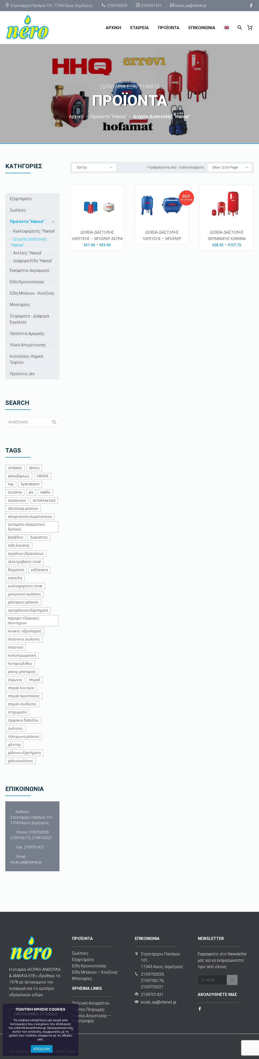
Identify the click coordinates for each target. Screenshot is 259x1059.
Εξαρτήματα (20, 198)
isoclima (15, 492)
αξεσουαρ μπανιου (23, 508)
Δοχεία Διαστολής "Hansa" (28, 242)
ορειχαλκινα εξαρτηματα (28, 610)
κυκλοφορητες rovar (25, 586)
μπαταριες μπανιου (23, 602)
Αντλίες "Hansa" (27, 253)
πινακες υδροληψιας (25, 631)
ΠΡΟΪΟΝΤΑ (168, 27)
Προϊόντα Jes (22, 373)
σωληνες (15, 728)
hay (11, 484)
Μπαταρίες (20, 304)
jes (31, 492)
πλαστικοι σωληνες (24, 639)
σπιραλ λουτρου (21, 688)
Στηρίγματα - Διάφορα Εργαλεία (29, 319)
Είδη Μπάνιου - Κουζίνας (32, 293)
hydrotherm (30, 484)
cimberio (15, 468)
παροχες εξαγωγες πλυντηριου (23, 620)
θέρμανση (16, 570)
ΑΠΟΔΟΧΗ (41, 1049)
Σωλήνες (18, 210)
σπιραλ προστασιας (24, 696)
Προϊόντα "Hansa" (27, 221)
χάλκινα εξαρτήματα (24, 753)
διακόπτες (39, 537)
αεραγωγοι (17, 500)
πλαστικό (15, 647)
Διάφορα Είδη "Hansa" (32, 260)
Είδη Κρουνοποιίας (27, 281)
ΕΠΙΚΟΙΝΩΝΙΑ (201, 27)
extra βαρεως (19, 476)
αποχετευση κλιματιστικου (30, 517)
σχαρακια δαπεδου (23, 720)
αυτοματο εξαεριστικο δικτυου (26, 526)
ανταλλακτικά (44, 500)
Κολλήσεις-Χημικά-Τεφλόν (27, 359)
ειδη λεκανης (19, 545)
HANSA (43, 476)
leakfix (45, 492)
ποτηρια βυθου (20, 663)
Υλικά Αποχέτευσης (28, 345)
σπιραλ (34, 680)
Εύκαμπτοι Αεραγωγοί (29, 270)
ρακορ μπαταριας (22, 672)
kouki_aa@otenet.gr (191, 6)
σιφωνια (15, 680)
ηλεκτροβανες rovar (24, 562)
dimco (34, 468)
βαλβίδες (15, 537)
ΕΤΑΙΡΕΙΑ (139, 27)
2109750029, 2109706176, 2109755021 (31, 835)
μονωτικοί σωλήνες (24, 594)
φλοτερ (14, 745)
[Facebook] (251, 6)
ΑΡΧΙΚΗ (113, 27)
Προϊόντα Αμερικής (27, 333)
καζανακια (39, 570)
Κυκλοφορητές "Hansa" (34, 231)
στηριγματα (17, 712)
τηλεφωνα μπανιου (23, 736)
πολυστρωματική (22, 655)
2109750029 (117, 6)
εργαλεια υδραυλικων (26, 554)
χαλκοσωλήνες (20, 761)
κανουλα (15, 578)
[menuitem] (227, 27)
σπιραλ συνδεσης (22, 704)
